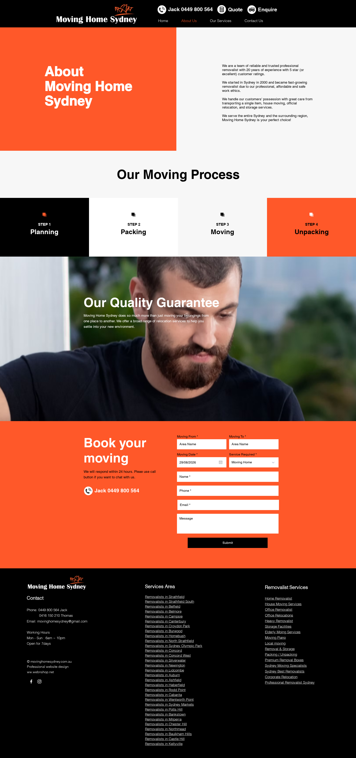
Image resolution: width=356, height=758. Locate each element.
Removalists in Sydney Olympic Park (173, 646)
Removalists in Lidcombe (164, 670)
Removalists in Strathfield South (169, 601)
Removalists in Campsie (164, 616)
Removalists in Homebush (165, 636)
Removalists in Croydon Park (167, 626)
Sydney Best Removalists (284, 671)
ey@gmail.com (76, 621)
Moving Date (188, 454)
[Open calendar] (220, 462)
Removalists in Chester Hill (166, 724)
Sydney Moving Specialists (286, 665)
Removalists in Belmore (163, 611)
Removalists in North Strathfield (169, 641)
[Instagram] (39, 681)
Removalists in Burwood (163, 631)
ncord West (182, 655)
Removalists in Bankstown (165, 714)
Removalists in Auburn (162, 675)
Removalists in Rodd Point (165, 690)
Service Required (242, 454)
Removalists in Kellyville (164, 744)
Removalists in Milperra (163, 719)
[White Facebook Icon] (31, 681)
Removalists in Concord (163, 650)
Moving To (236, 436)
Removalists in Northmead (165, 729)
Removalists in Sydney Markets (169, 704)
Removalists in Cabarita (163, 695)
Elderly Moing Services (283, 632)
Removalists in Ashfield (163, 680)
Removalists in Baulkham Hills (168, 734)
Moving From (186, 436)
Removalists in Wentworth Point (169, 699)
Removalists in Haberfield (165, 685)
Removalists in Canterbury (165, 621)
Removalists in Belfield (162, 606)
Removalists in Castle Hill (165, 739)
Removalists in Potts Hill (164, 709)
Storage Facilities (278, 626)
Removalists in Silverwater (165, 660)
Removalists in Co (159, 655)
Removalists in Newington (165, 665)
